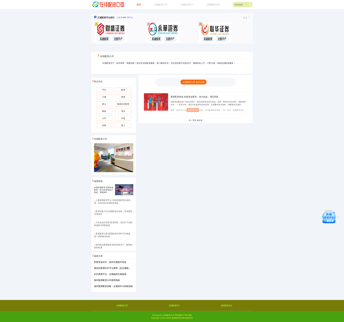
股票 (123, 96)
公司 (104, 118)
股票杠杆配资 (123, 103)
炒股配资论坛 (213, 4)
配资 (123, 89)
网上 (104, 103)
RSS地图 (178, 315)
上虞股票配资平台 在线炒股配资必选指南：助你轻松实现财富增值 (112, 201)
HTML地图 (187, 315)
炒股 (104, 125)
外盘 (123, 118)
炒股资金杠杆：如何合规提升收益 (110, 261)
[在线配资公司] (107, 4)
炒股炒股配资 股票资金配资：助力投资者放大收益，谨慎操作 (103, 189)
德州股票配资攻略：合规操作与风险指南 (113, 286)
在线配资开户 (187, 4)
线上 (123, 125)
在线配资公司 (160, 4)
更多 (245, 17)
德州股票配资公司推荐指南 (107, 280)
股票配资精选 (193, 110)
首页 (139, 4)
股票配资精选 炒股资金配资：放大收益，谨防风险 (194, 96)
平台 (104, 89)
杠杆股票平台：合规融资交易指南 (110, 274)
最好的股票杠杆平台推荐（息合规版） (112, 267)
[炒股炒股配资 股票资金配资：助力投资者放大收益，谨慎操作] (124, 189)
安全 (123, 111)
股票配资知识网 (178, 317)
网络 (104, 111)
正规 (104, 96)
